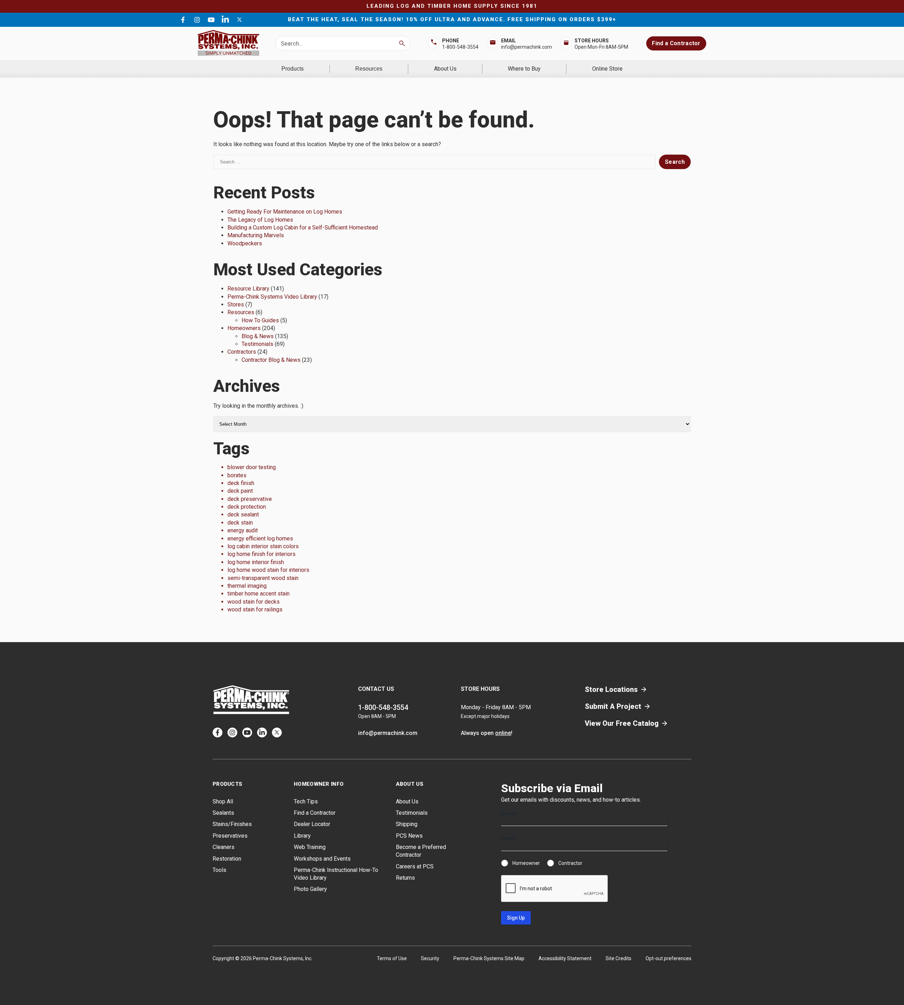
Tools (219, 870)
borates (236, 475)
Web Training (310, 847)
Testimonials (257, 344)
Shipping (406, 824)
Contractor (570, 863)
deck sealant (243, 514)
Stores (235, 304)
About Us (445, 68)
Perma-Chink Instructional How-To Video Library (336, 874)
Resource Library (248, 288)
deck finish (240, 483)
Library (302, 835)
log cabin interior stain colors (263, 546)
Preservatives (230, 835)
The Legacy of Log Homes (260, 219)
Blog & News (258, 336)
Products (292, 69)
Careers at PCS (415, 866)
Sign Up (516, 918)
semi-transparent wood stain (262, 578)
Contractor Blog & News (271, 360)
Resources (368, 69)
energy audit (242, 530)
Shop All (223, 801)
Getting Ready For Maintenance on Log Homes (284, 211)
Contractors (241, 351)
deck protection (246, 506)
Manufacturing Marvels (255, 235)
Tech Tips (306, 801)
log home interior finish (255, 562)
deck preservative (249, 499)
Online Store (607, 68)
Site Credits (618, 958)
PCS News (409, 835)
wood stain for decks (253, 601)
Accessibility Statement (565, 958)
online (503, 733)
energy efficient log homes (260, 538)
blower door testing (251, 467)
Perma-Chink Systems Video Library (272, 296)
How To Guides (260, 320)
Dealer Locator (312, 824)
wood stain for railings (254, 609)
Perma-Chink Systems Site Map (488, 958)
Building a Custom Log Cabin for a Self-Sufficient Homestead (302, 227)
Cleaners (223, 847)
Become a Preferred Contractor (421, 851)
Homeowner (526, 863)
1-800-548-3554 (460, 47)
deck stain (240, 522)
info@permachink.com (526, 47)
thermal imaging (247, 585)
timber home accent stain (258, 593)
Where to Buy (524, 68)
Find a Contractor (676, 43)
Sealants (223, 812)
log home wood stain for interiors (268, 570)
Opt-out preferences (668, 958)
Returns (405, 877)
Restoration (227, 858)
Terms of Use (392, 958)
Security (430, 958)
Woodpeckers (244, 243)
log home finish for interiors (261, 554)
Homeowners (244, 328)
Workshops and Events (322, 858)
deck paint (240, 490)
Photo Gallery (310, 889)
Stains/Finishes (232, 824)
